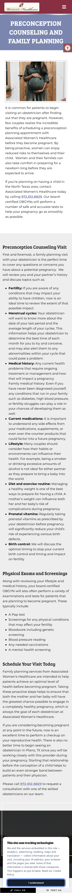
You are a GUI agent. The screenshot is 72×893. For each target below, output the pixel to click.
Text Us (56, 890)
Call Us (20, 890)
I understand (36, 882)
